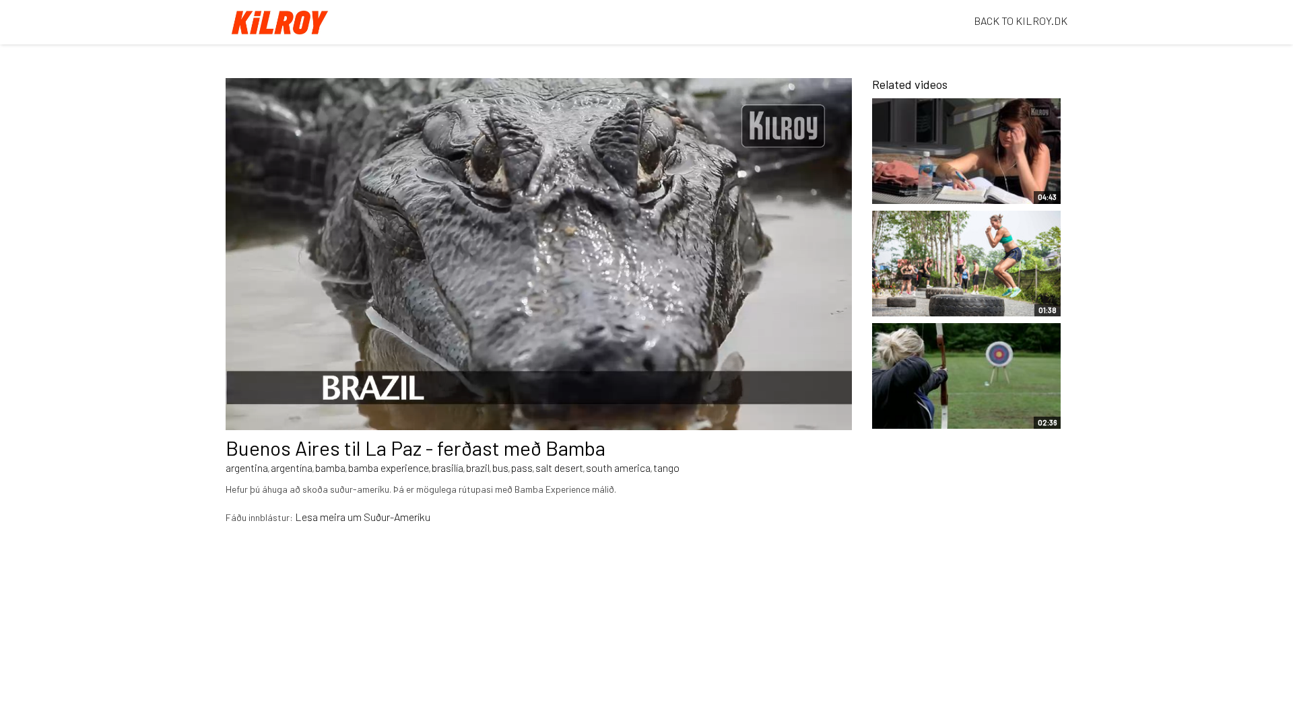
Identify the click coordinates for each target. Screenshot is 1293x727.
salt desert (559, 467)
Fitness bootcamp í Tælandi (923, 299)
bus (500, 467)
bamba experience (388, 467)
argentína (291, 467)
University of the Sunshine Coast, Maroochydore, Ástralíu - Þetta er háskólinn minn (943, 173)
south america (618, 467)
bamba (330, 467)
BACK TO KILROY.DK (1020, 20)
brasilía (447, 467)
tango (666, 467)
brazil (478, 467)
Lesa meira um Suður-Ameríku (362, 516)
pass (522, 467)
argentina (247, 467)
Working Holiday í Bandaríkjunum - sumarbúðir (919, 405)
